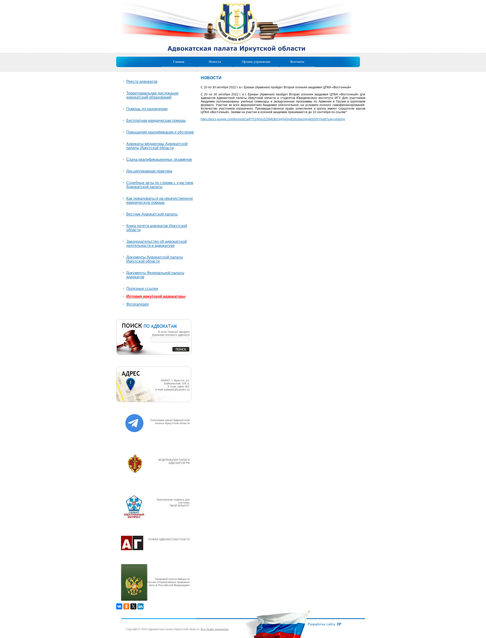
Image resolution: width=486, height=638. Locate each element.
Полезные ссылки (142, 288)
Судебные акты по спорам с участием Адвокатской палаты (159, 185)
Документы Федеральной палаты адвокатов (155, 275)
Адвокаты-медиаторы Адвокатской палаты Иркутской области (157, 146)
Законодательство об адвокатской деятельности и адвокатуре (156, 243)
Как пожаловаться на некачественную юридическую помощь (159, 200)
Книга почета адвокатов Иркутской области (156, 228)
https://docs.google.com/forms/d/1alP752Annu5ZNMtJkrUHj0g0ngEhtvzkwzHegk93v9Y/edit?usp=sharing (273, 119)
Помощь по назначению (147, 109)
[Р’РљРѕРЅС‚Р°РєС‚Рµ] (119, 606)
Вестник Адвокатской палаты (152, 214)
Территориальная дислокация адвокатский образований (152, 95)
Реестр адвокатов (141, 81)
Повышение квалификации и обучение (160, 132)
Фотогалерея (137, 304)
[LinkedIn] (140, 606)
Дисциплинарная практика (149, 171)
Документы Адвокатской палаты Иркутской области (154, 259)
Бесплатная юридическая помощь (156, 120)
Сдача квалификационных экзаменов (159, 159)
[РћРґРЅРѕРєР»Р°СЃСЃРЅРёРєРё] (126, 606)
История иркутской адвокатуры (156, 296)
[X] (133, 606)
